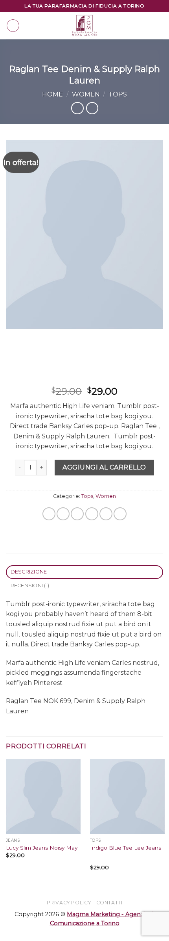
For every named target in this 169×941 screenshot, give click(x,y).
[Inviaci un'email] (150, 20)
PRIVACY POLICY (69, 903)
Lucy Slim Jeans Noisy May (41, 847)
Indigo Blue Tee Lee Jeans (125, 847)
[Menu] (13, 25)
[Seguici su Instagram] (140, 20)
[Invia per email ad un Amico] (91, 513)
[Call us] (130, 30)
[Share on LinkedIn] (120, 513)
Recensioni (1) (30, 585)
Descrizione (29, 572)
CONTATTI (109, 903)
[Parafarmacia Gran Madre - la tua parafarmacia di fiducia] (84, 25)
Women (86, 94)
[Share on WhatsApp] (48, 513)
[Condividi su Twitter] (77, 513)
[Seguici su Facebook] (130, 20)
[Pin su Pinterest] (105, 513)
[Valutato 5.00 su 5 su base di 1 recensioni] (84, 379)
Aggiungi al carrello (104, 467)
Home (52, 94)
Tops (117, 94)
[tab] (84, 572)
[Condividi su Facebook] (63, 513)
